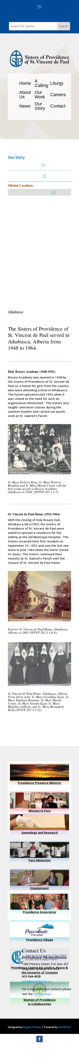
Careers (58, 94)
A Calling (41, 83)
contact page (42, 994)
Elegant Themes (32, 1027)
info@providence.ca (36, 981)
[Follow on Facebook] (39, 1039)
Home (25, 83)
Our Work (40, 94)
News (24, 106)
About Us (25, 94)
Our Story (40, 106)
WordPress (64, 1027)
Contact (57, 106)
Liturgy (56, 83)
